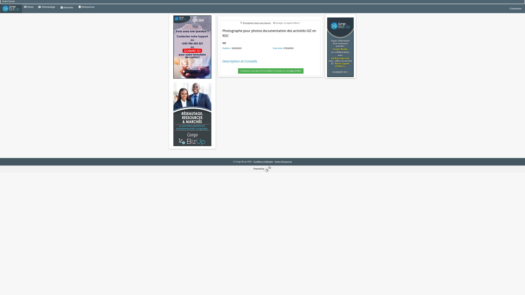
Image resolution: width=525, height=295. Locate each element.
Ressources (87, 7)
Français (11, 1)
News (30, 7)
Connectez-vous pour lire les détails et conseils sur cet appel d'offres (270, 71)
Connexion (515, 8)
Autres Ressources (283, 161)
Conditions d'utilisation (263, 161)
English (5, 1)
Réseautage (48, 7)
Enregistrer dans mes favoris (257, 23)
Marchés (68, 7)
